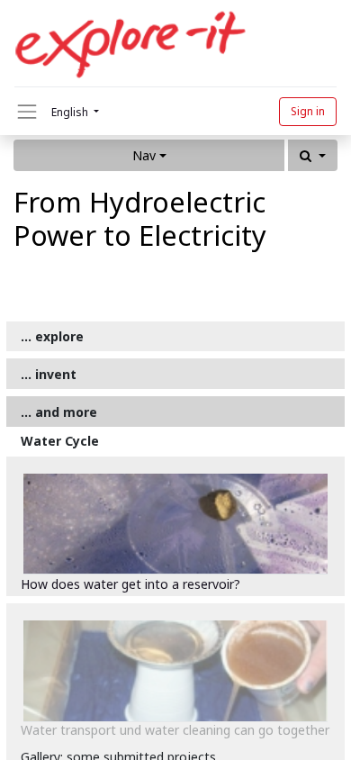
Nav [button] (144, 155)
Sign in (308, 111)
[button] (313, 155)
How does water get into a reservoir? (130, 584)
